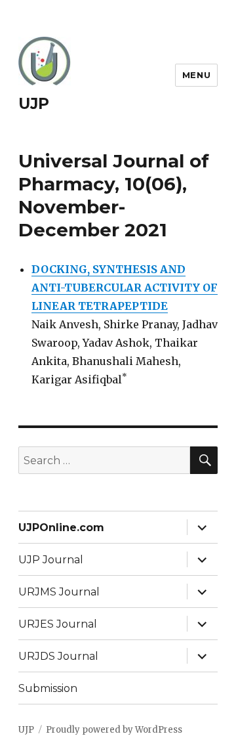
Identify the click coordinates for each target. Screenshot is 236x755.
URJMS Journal (59, 592)
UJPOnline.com (61, 527)
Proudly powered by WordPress (114, 729)
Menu (196, 75)
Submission (47, 688)
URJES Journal (57, 624)
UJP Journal (50, 559)
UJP (33, 104)
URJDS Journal (58, 656)
